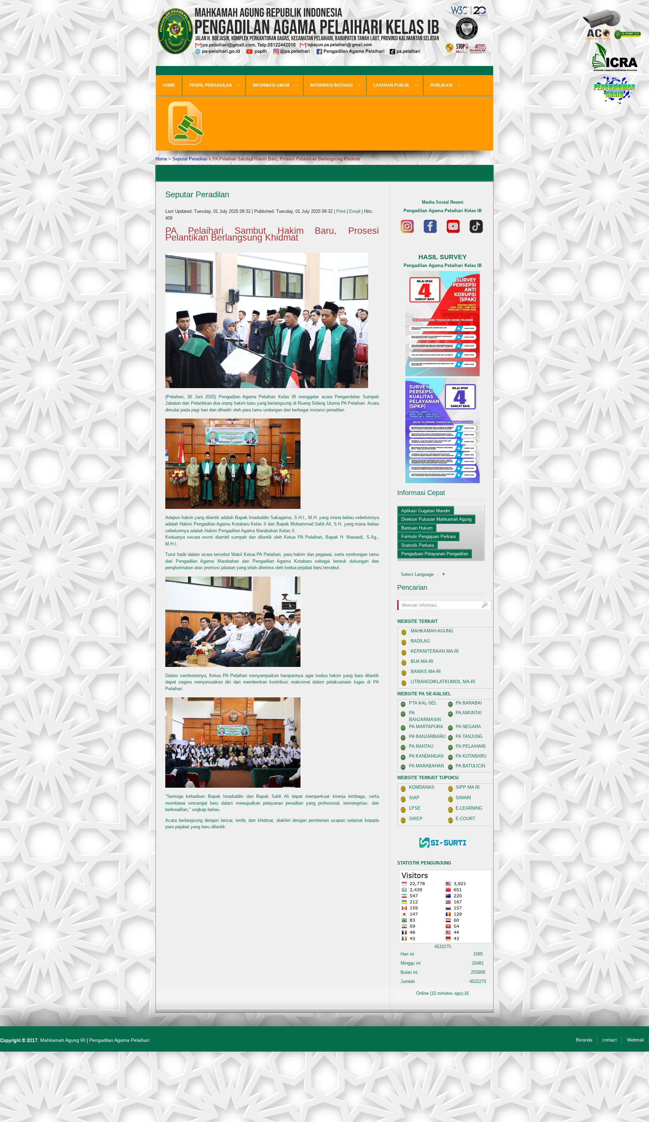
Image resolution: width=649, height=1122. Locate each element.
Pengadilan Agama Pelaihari (119, 1040)
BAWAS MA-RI (426, 671)
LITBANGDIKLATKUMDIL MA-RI (443, 681)
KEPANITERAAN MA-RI (435, 651)
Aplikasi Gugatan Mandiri (425, 510)
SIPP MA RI (468, 787)
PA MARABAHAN (426, 765)
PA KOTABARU (471, 756)
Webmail (635, 1039)
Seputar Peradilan (189, 158)
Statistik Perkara (417, 545)
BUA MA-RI (422, 661)
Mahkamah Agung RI (62, 1040)
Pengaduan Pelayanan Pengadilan (434, 553)
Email (355, 211)
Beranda (584, 1039)
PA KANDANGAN (426, 756)
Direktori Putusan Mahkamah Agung (436, 519)
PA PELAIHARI (471, 746)
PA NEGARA (468, 726)
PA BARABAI (469, 702)
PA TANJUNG (469, 736)
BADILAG (420, 641)
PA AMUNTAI (469, 712)
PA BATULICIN (470, 765)
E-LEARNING (469, 808)
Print (341, 211)
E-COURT (465, 818)
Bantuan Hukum (417, 528)
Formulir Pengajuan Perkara (428, 536)
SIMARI (463, 797)
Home (161, 158)
